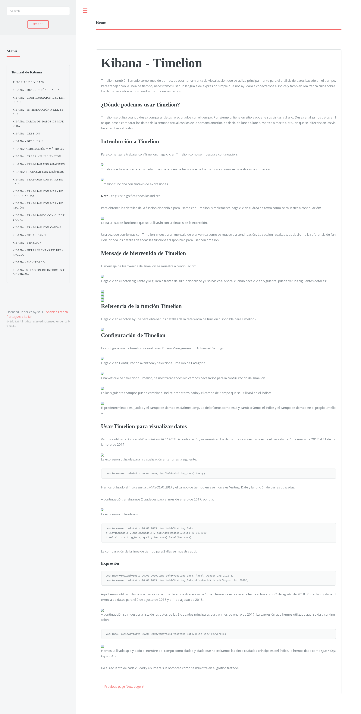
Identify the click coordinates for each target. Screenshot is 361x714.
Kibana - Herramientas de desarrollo (38, 252)
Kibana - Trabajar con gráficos (39, 164)
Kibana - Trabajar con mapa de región (38, 205)
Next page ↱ (135, 686)
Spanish (51, 312)
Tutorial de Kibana (29, 82)
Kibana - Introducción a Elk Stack (38, 111)
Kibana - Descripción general (37, 89)
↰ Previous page (113, 686)
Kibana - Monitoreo (29, 262)
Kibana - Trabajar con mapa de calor (38, 181)
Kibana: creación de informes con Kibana (39, 272)
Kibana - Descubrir (28, 141)
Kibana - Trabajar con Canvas (37, 227)
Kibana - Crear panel (30, 235)
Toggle (85, 11)
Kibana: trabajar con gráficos (38, 171)
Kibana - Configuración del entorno (39, 99)
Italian (28, 317)
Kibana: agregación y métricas (38, 148)
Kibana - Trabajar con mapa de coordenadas (38, 193)
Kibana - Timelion (27, 242)
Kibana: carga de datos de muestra (38, 123)
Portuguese (15, 317)
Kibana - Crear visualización (37, 156)
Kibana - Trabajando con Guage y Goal (39, 217)
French (63, 312)
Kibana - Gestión (26, 133)
